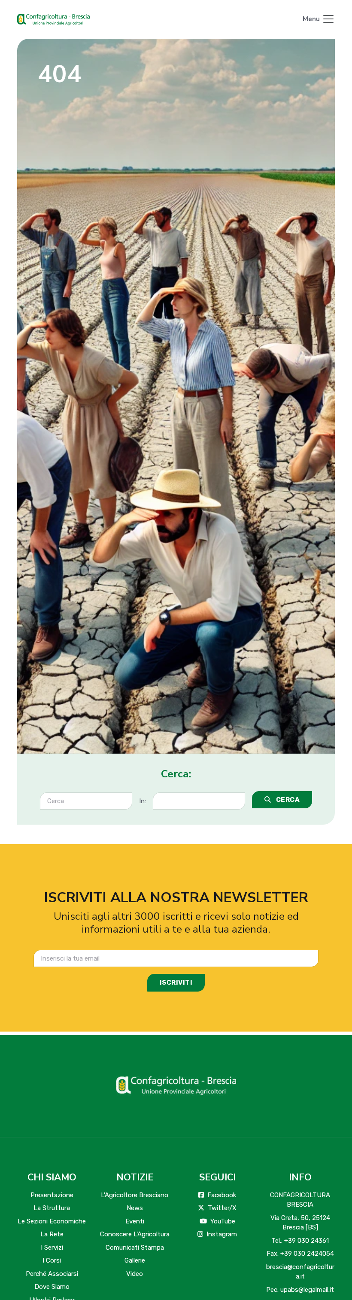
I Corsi (51, 1260)
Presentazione (51, 1195)
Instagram (221, 1234)
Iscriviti (176, 982)
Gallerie (134, 1260)
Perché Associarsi (52, 1274)
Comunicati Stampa (135, 1247)
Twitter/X (222, 1208)
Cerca (287, 800)
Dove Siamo (52, 1287)
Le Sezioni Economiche (52, 1221)
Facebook (221, 1195)
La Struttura (51, 1208)
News (135, 1208)
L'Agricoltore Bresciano (134, 1195)
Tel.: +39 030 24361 (300, 1241)
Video (134, 1274)
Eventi (134, 1221)
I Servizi (52, 1247)
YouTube (222, 1221)
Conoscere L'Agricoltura (135, 1234)
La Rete (52, 1234)
